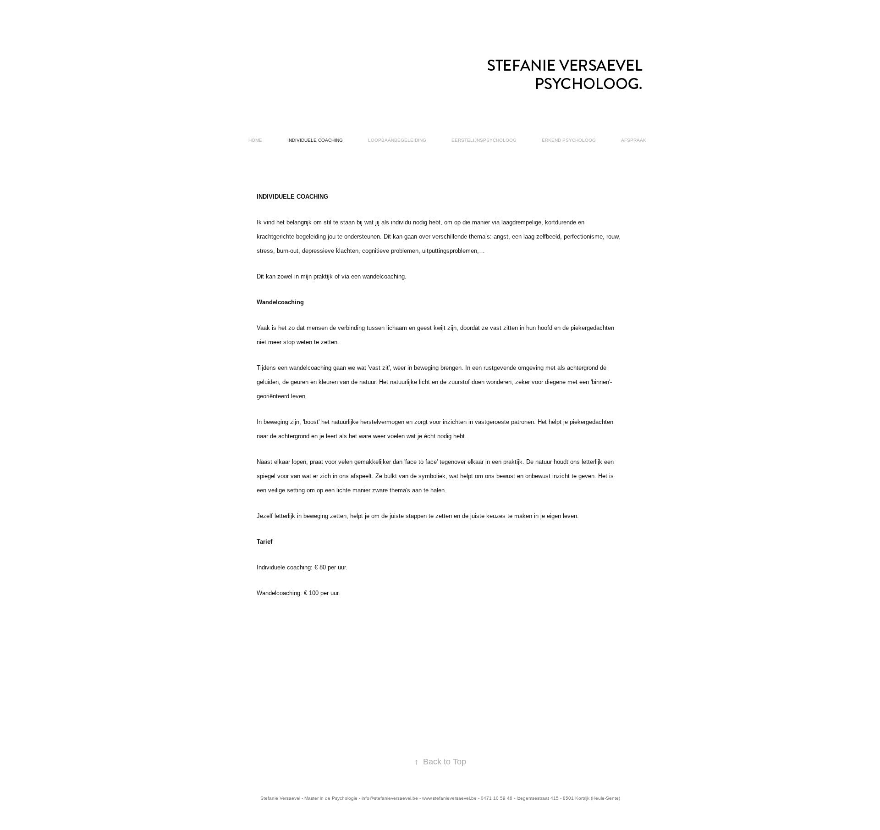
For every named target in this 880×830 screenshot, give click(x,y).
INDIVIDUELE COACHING (315, 140)
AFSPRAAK (633, 140)
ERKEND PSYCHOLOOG (569, 140)
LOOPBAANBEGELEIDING (397, 140)
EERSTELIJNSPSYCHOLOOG (484, 140)
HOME (255, 140)
